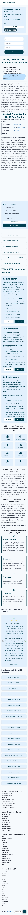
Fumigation (4, 846)
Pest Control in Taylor (14, 677)
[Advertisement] (14, 185)
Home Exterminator (7, 805)
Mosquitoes (5, 852)
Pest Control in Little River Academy (14, 755)
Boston (3, 889)
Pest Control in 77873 (14, 699)
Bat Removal (5, 816)
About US (4, 797)
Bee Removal (5, 818)
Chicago (4, 875)
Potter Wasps (5, 850)
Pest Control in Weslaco (14, 722)
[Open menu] (25, 3)
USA (16, 14)
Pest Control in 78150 (14, 683)
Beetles (3, 840)
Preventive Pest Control (8, 807)
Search (14, 52)
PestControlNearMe (9, 14)
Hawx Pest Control (10, 68)
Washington (5, 887)
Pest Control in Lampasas (14, 710)
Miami (3, 877)
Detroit (3, 893)
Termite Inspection (6, 860)
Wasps (3, 864)
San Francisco (5, 897)
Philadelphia (5, 883)
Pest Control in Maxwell (14, 749)
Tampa (3, 905)
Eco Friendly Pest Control (8, 803)
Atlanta (3, 885)
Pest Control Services (7, 795)
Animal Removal (6, 814)
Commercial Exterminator (8, 801)
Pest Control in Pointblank (14, 761)
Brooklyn (4, 903)
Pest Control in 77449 (14, 766)
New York (4, 871)
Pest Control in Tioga (14, 688)
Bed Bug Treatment (7, 838)
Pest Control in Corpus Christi (14, 716)
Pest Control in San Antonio (14, 694)
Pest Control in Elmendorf (14, 783)
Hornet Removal (6, 822)
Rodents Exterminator (7, 854)
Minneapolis (5, 901)
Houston (4, 881)
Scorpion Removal (6, 828)
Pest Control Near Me (7, 793)
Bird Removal (5, 820)
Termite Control (6, 858)
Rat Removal (5, 824)
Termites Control (6, 862)
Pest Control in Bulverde (14, 705)
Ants (3, 836)
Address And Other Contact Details (12, 77)
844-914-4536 (17, 124)
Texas (20, 14)
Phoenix (4, 891)
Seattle (3, 895)
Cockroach (4, 842)
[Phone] (24, 911)
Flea (3, 844)
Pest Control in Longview (14, 727)
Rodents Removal (6, 826)
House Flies (5, 848)
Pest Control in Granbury (14, 777)
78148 (5, 16)
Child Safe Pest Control (8, 799)
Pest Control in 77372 (14, 744)
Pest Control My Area (12, 911)
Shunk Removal (6, 830)
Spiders (4, 856)
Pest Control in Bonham (14, 738)
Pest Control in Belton (14, 733)
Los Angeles (5, 873)
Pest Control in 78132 (14, 772)
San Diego (4, 899)
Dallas (3, 879)
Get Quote (14, 26)
